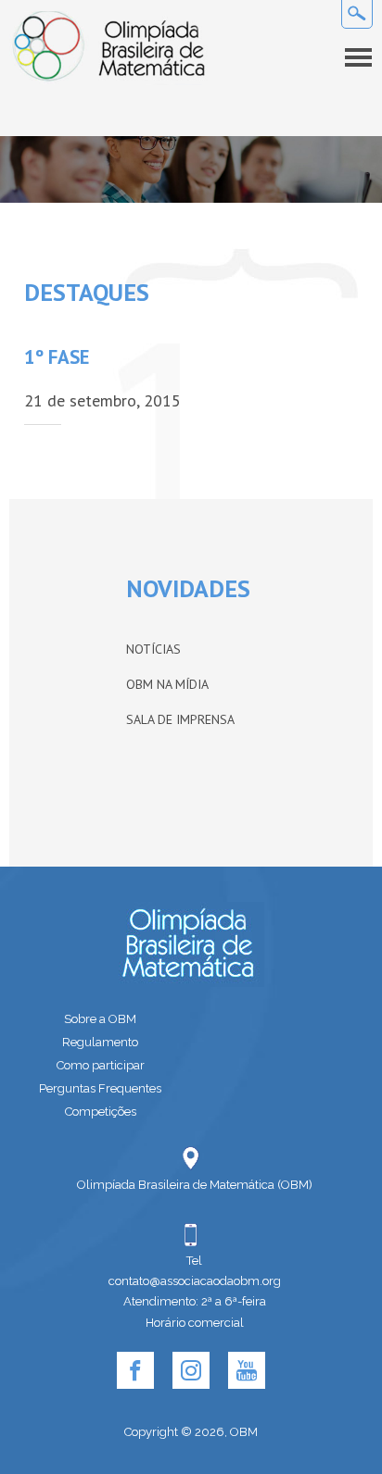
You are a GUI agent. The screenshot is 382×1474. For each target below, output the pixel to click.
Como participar (101, 1065)
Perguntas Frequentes (100, 1088)
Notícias (153, 649)
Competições (100, 1111)
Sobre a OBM (100, 1019)
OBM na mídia (167, 684)
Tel (194, 1261)
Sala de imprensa (180, 719)
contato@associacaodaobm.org (194, 1281)
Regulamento (100, 1042)
